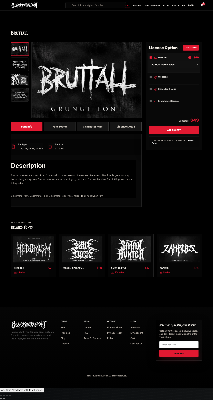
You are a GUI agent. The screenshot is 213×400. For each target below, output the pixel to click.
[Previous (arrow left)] (1, 398)
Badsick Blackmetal (73, 268)
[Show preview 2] (20, 64)
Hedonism (19, 268)
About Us (135, 327)
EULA (110, 338)
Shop (63, 327)
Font (127, 5)
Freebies (65, 332)
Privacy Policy (114, 332)
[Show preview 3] (20, 79)
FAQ (86, 332)
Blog (166, 5)
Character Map (93, 126)
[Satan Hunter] (130, 249)
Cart (132, 338)
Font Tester (59, 126)
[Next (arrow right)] (4, 398)
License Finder (115, 327)
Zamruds (164, 268)
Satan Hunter (118, 268)
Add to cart (174, 130)
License (137, 5)
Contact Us (178, 5)
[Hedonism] (33, 249)
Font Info (26, 126)
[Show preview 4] (20, 95)
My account (136, 332)
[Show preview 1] (20, 49)
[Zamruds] (179, 249)
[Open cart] (200, 6)
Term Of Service (92, 338)
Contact (88, 327)
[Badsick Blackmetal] (82, 249)
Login (191, 5)
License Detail (126, 126)
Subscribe (179, 353)
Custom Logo (152, 5)
